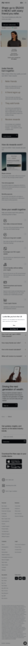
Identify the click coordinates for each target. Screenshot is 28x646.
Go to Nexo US (14, 329)
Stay (14, 325)
